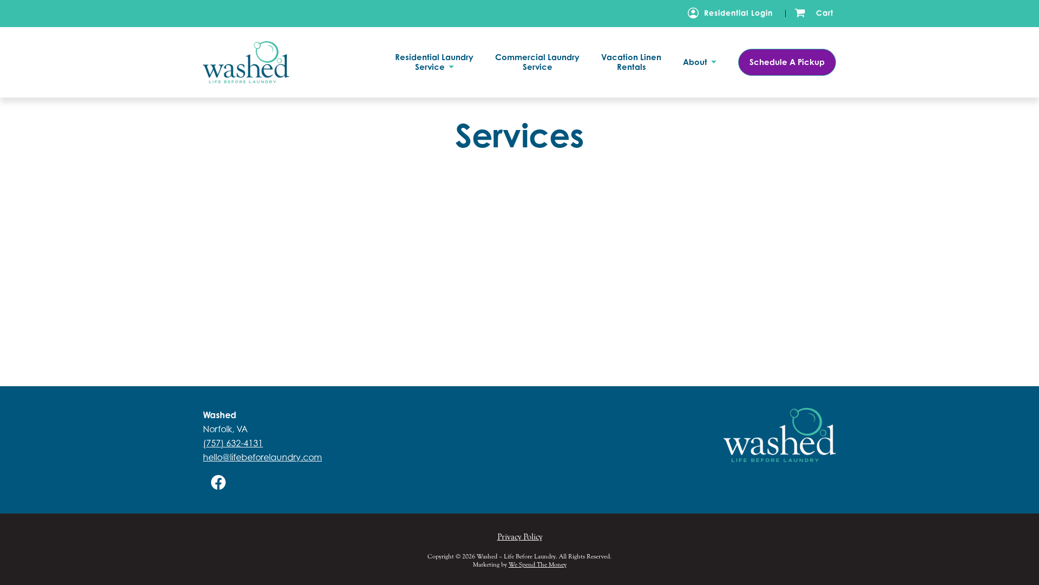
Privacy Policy (519, 537)
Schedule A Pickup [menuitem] (787, 62)
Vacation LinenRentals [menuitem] (631, 62)
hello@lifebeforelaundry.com (262, 457)
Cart (824, 12)
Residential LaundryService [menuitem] (434, 62)
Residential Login (738, 12)
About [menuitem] (696, 62)
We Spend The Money (538, 564)
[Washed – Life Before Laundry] (262, 62)
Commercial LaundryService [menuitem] (537, 62)
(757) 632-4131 (233, 443)
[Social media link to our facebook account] (218, 482)
